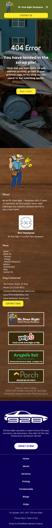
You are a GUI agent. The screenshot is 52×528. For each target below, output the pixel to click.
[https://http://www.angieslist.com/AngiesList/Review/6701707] (26, 357)
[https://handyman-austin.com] (10, 7)
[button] (47, 7)
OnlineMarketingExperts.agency (30, 524)
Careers (33, 388)
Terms (26, 388)
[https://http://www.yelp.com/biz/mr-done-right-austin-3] (26, 338)
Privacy (18, 388)
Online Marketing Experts (37, 394)
